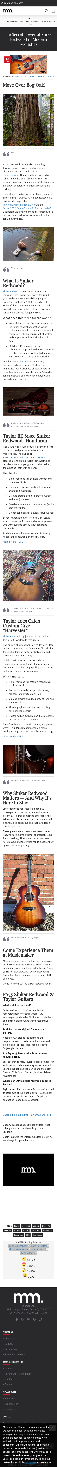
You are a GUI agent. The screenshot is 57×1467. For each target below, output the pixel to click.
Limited (49, 76)
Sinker (25, 1230)
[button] (19, 1246)
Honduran (47, 1230)
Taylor (16, 76)
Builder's (40, 76)
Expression (37, 1235)
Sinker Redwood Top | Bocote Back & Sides (25, 636)
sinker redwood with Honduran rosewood (24, 457)
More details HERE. (13, 541)
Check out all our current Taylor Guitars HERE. (27, 1114)
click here (31, 1462)
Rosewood (18, 1235)
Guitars (33, 76)
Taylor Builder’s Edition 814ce (19, 204)
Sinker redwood (11, 291)
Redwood (36, 1230)
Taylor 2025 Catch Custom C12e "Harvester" (27, 208)
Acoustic (24, 76)
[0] (53, 10)
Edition (17, 1230)
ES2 (28, 1235)
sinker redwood (11, 175)
